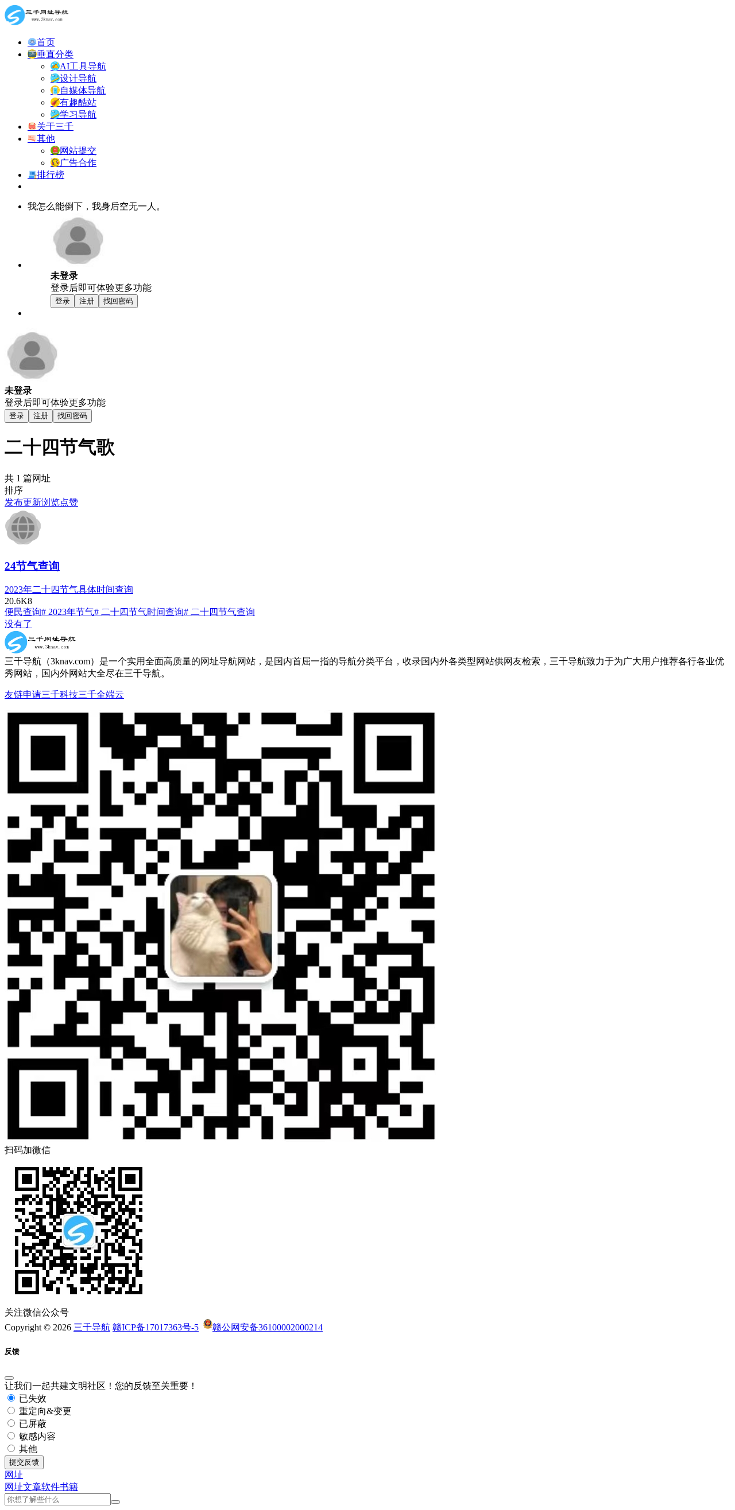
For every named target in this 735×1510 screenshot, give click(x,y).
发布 (14, 502)
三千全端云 (101, 694)
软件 (50, 1487)
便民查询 (23, 612)
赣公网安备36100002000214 (267, 1327)
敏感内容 (36, 1436)
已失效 (32, 1398)
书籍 (69, 1487)
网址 (14, 1487)
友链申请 (23, 694)
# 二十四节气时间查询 (139, 612)
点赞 (69, 502)
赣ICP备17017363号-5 (156, 1327)
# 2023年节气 (67, 612)
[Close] (9, 1378)
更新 (32, 502)
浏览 (50, 502)
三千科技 (59, 694)
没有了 (18, 624)
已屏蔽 (32, 1424)
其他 (27, 1449)
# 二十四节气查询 (219, 612)
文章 (32, 1487)
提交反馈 (24, 1462)
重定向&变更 (44, 1411)
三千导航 (92, 1327)
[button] (14, 1475)
